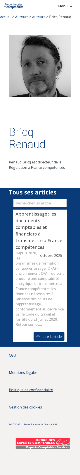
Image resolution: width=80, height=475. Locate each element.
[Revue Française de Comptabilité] (13, 6)
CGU (12, 355)
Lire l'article (52, 336)
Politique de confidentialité (31, 389)
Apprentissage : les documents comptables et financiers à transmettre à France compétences (39, 230)
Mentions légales (23, 372)
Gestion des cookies (25, 407)
